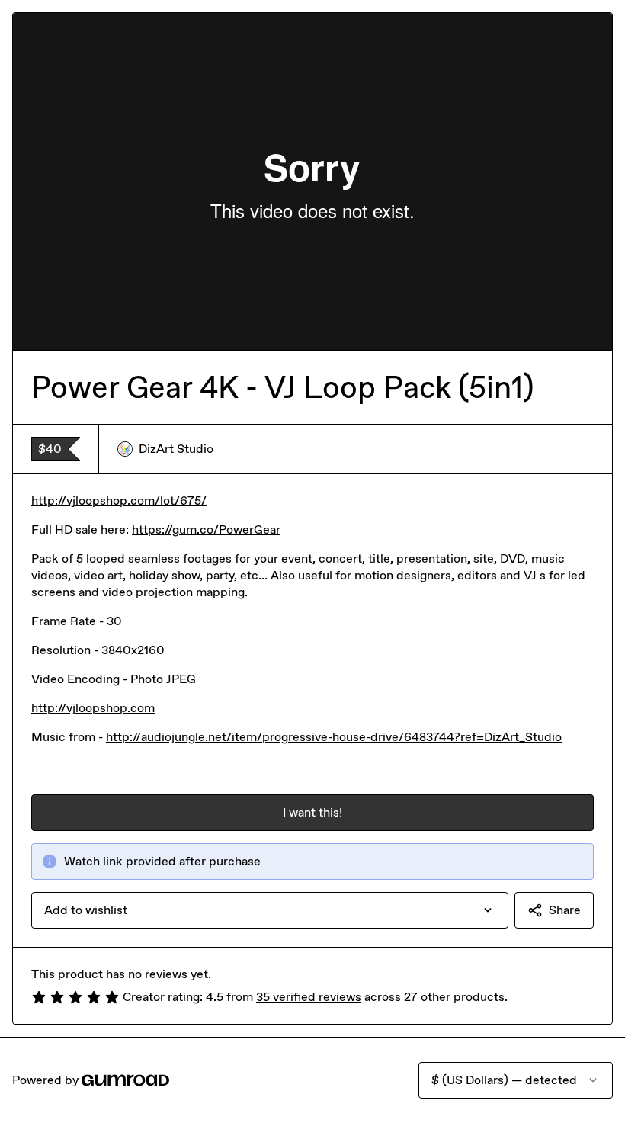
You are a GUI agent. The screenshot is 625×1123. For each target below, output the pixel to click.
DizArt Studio (176, 448)
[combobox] (269, 910)
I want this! (312, 812)
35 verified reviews (308, 997)
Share (565, 910)
